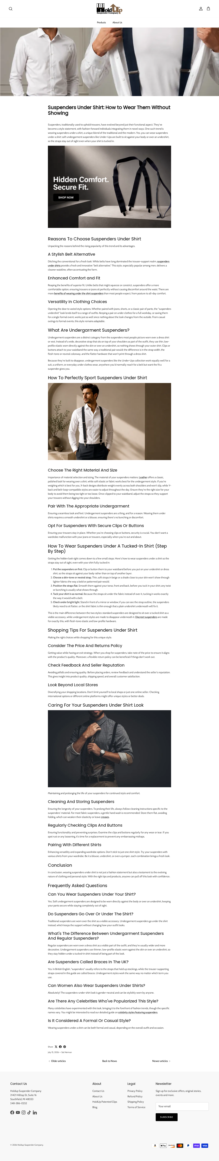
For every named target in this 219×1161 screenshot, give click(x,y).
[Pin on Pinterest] (64, 1046)
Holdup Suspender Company (30, 1145)
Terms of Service (136, 1107)
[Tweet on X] (56, 1046)
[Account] (200, 9)
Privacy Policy (135, 1091)
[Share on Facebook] (60, 1046)
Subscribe (166, 1117)
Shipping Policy (135, 1101)
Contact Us (98, 1091)
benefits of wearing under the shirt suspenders (78, 293)
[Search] (11, 9)
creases (105, 817)
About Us (117, 22)
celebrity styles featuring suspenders (137, 1012)
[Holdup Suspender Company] (109, 8)
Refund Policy (135, 1096)
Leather (143, 477)
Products (101, 22)
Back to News (109, 1061)
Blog (94, 1107)
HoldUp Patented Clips (104, 1101)
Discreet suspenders (146, 617)
